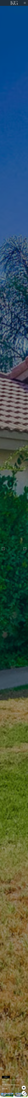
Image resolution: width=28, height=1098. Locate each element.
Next (24, 548)
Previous (3, 548)
